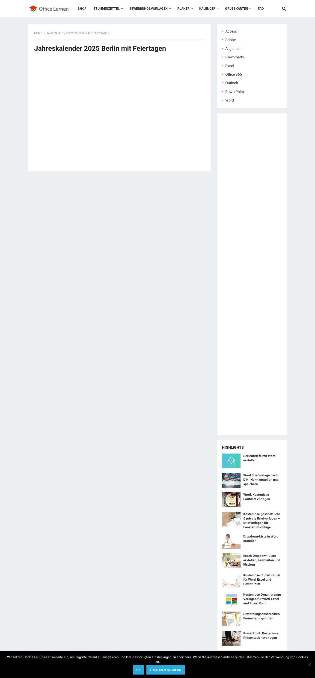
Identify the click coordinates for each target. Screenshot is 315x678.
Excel (229, 66)
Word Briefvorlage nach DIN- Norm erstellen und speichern (261, 479)
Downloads (234, 57)
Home (38, 33)
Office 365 (233, 74)
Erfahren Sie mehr (165, 670)
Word (229, 100)
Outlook (231, 83)
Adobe (230, 40)
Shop (82, 8)
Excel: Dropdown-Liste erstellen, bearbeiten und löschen (261, 560)
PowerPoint (234, 92)
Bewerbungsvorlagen (148, 8)
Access (231, 31)
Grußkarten (236, 8)
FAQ (261, 8)
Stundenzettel (106, 8)
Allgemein (233, 48)
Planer (183, 8)
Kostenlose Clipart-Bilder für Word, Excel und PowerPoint (261, 579)
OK (138, 670)
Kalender (207, 8)
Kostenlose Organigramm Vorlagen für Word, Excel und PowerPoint (262, 599)
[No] (309, 664)
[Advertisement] (119, 114)
